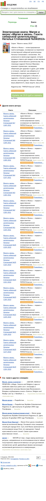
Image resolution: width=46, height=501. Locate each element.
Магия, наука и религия (11, 382)
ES (39, 1)
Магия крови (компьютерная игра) (15, 413)
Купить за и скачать (27, 95)
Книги (33, 22)
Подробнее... (38, 128)
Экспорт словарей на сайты (8, 465)
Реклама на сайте (24, 458)
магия (4, 438)
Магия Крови (7, 404)
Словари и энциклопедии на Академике (19, 8)
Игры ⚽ (33, 26)
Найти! (41, 12)
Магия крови (7, 400)
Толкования (23, 18)
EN (30, 1)
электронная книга (27, 128)
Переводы (12, 22)
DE (35, 1)
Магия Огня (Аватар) (10, 422)
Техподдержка (14, 458)
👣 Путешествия (5, 462)
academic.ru (9, 3)
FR (43, 1)
